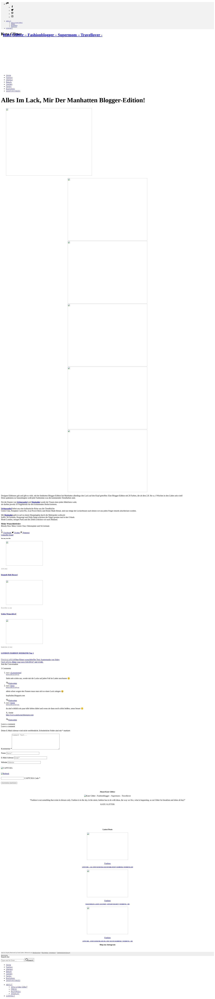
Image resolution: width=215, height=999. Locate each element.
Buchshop (10, 978)
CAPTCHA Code (32, 778)
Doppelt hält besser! (9, 575)
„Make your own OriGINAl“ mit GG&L (22, 662)
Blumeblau (45, 952)
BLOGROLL (14, 25)
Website (4, 762)
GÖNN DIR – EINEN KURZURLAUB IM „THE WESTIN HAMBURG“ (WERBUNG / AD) (107, 941)
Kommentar (6, 749)
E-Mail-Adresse (7, 758)
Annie (12, 703)
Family (8, 976)
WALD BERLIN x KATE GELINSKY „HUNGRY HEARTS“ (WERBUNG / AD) (107, 904)
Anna (12, 686)
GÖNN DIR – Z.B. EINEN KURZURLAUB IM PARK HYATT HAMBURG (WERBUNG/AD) (107, 867)
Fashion (107, 863)
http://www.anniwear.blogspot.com (19, 715)
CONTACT (9, 28)
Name (3, 753)
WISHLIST (14, 26)
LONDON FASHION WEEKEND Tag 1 (17, 653)
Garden (9, 974)
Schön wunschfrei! (8, 614)
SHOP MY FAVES (13, 980)
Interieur (9, 969)
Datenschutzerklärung (63, 952)
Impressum (52, 952)
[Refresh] (5, 774)
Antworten (12, 683)
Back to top (4, 955)
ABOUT (8, 21)
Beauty (9, 971)
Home (8, 965)
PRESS (13, 24)
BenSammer (36, 952)
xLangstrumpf (15, 673)
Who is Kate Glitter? (17, 22)
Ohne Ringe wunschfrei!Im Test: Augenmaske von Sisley (30, 660)
